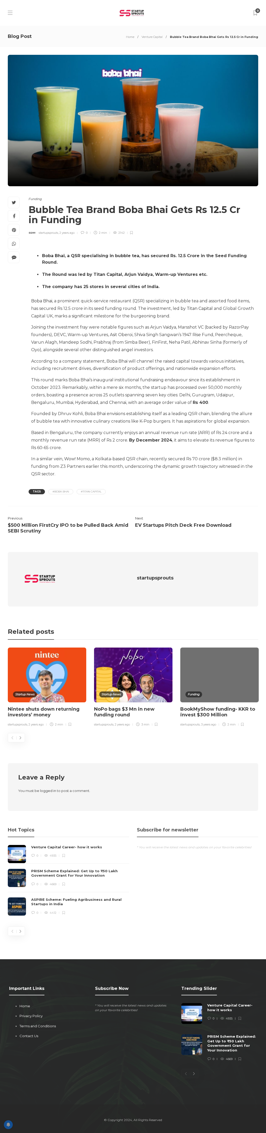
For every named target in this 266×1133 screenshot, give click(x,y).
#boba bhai (60, 491)
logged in (48, 791)
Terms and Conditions (37, 1026)
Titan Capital (200, 308)
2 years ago (67, 233)
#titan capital (91, 491)
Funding (35, 199)
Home (130, 37)
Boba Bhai (41, 300)
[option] (47, 687)
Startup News (25, 694)
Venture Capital (152, 37)
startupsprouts (48, 233)
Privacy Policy (31, 1016)
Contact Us (28, 1036)
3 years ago (208, 724)
